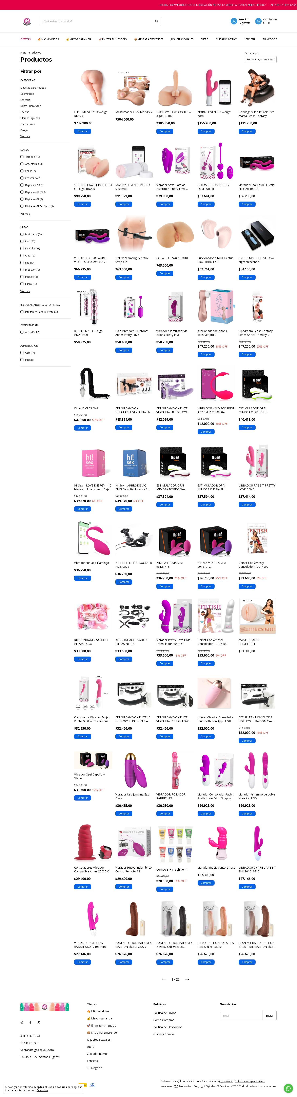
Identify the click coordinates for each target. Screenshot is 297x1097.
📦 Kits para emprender (148, 39)
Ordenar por (252, 53)
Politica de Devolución (167, 1027)
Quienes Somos (163, 1034)
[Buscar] (157, 21)
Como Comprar (163, 1020)
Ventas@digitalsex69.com (37, 1050)
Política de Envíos (164, 1013)
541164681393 (30, 1036)
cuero (204, 39)
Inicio (23, 52)
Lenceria (250, 39)
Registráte (244, 23)
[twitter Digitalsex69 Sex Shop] (38, 1022)
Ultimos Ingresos (30, 118)
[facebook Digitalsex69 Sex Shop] (30, 1022)
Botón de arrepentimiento (250, 1081)
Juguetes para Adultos (33, 87)
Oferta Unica (27, 124)
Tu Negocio (270, 39)
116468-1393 (29, 1043)
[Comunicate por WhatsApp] (288, 1088)
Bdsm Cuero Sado (30, 106)
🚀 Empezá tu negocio (113, 39)
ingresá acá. (226, 1081)
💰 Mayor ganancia (78, 39)
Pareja (24, 130)
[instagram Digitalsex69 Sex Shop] (21, 1022)
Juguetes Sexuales (182, 39)
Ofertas (25, 39)
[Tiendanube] (176, 1087)
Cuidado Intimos (226, 39)
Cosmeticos (27, 94)
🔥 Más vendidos (48, 39)
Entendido (42, 1090)
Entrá (242, 19)
